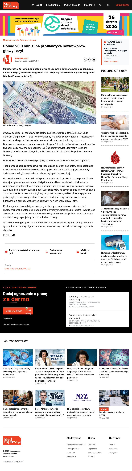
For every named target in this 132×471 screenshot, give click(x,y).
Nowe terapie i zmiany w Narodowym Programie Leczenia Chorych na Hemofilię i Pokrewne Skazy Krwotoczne (114, 174)
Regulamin (7, 319)
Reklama (91, 445)
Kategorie (37, 5)
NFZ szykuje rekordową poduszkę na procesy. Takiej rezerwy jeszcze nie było (80, 412)
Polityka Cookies (94, 452)
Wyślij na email (85, 252)
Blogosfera (71, 456)
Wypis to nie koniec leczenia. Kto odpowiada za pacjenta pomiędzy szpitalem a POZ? (115, 136)
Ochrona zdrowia (28, 40)
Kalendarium (53, 5)
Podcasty (89, 5)
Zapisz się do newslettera (56, 252)
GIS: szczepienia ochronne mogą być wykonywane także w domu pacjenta (18, 412)
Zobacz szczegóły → (111, 61)
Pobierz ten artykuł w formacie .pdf (24, 252)
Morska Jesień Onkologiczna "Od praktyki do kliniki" (115, 50)
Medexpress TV (73, 449)
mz (29, 269)
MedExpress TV (72, 5)
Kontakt (91, 456)
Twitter (112, 445)
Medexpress (21, 58)
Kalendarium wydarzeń (76, 445)
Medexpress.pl (10, 40)
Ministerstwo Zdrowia (15, 269)
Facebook (113, 449)
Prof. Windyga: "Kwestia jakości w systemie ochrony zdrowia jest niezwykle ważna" (49, 412)
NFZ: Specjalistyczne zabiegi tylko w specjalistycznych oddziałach (17, 371)
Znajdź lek (71, 452)
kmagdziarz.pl (18, 462)
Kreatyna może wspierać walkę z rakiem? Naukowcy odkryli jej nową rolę (114, 371)
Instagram (113, 452)
